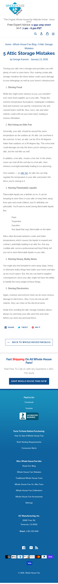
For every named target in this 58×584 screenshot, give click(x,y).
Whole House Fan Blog (24, 44)
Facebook (29, 402)
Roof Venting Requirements (29, 442)
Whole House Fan (32, 573)
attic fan (24, 173)
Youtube (29, 408)
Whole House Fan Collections (29, 490)
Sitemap (29, 503)
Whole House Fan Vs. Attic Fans (29, 484)
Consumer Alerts (29, 448)
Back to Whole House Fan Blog (31, 342)
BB (29, 416)
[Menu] (53, 33)
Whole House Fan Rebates (29, 472)
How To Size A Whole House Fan (29, 436)
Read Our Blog (29, 466)
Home (8, 44)
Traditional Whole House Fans (29, 478)
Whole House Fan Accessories (29, 496)
